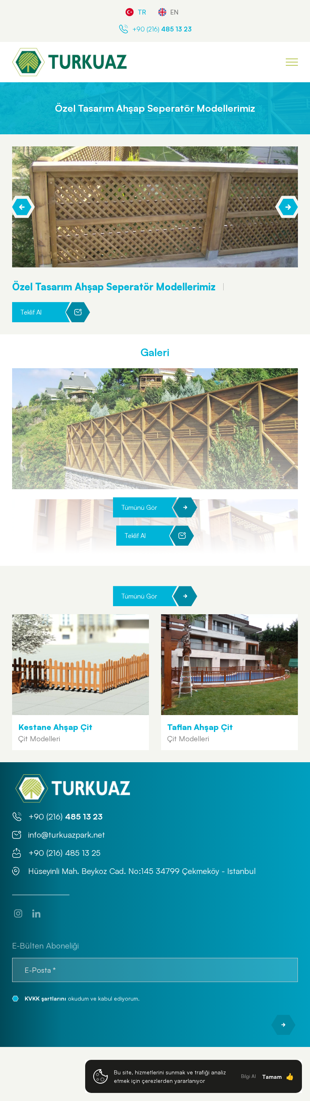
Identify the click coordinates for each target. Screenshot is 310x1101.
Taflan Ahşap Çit (200, 727)
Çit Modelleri (39, 738)
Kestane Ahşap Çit (55, 727)
